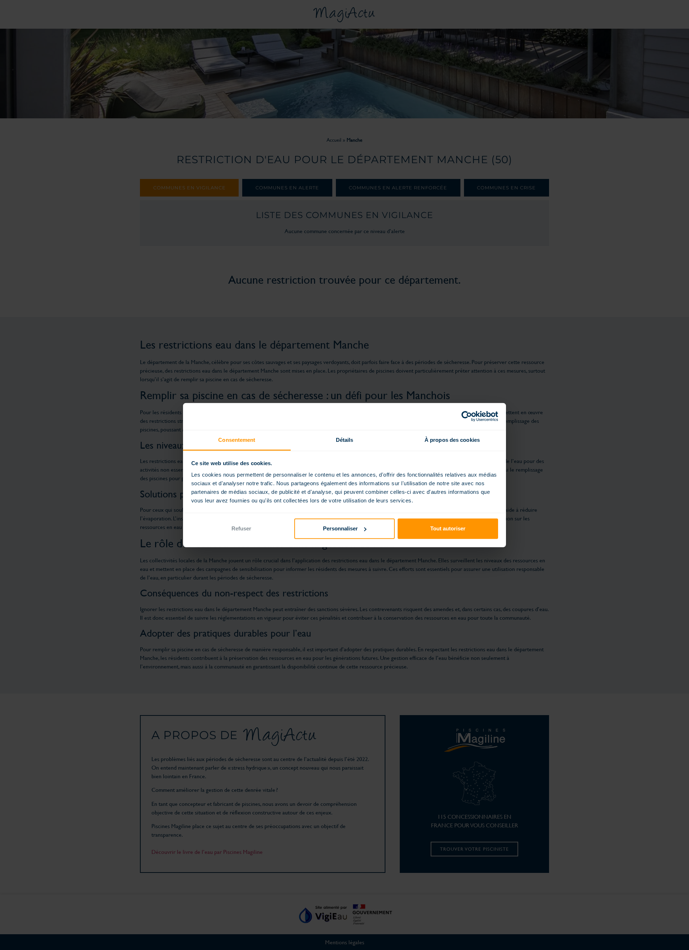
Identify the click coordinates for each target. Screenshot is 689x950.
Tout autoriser (447, 528)
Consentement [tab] (236, 439)
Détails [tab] (344, 439)
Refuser (241, 528)
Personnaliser (340, 528)
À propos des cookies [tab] (452, 439)
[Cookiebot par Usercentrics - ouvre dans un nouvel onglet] (466, 416)
